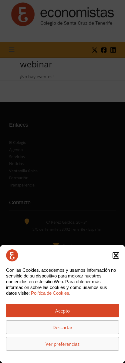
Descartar (62, 327)
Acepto (62, 311)
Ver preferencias (62, 344)
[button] (116, 255)
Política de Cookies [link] (50, 293)
